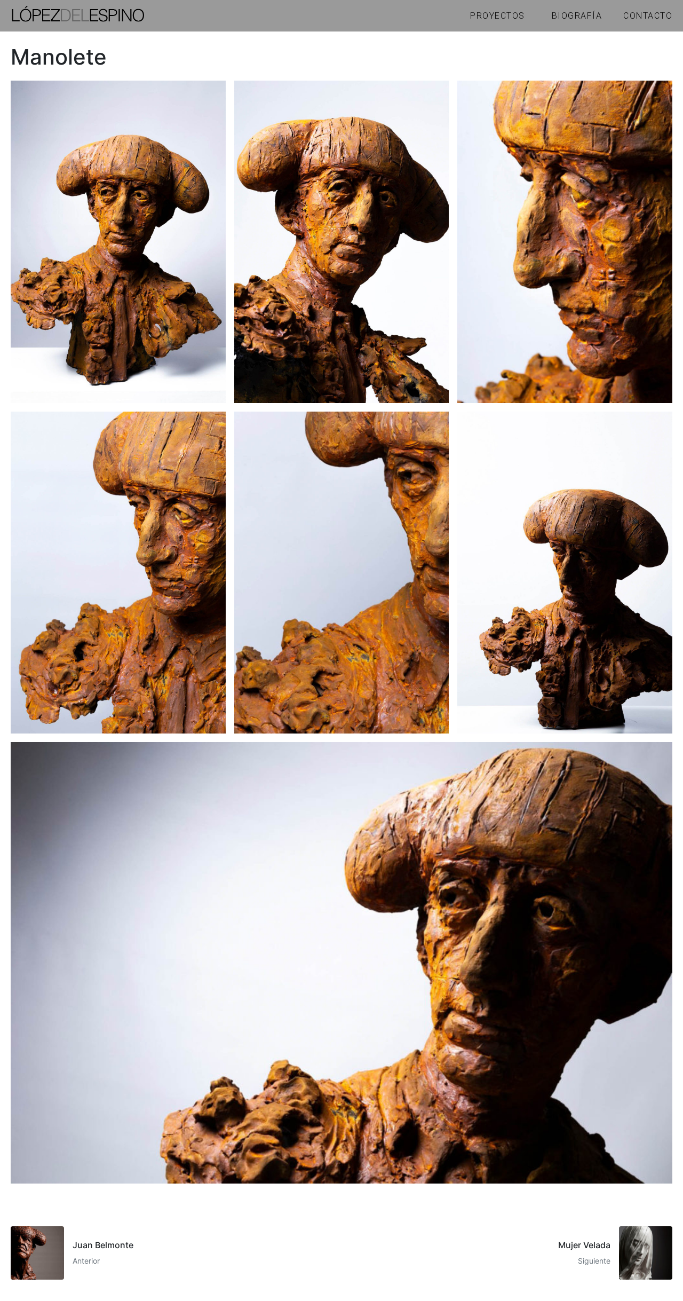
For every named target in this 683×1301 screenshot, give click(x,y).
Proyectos (497, 16)
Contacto (647, 16)
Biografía (577, 16)
